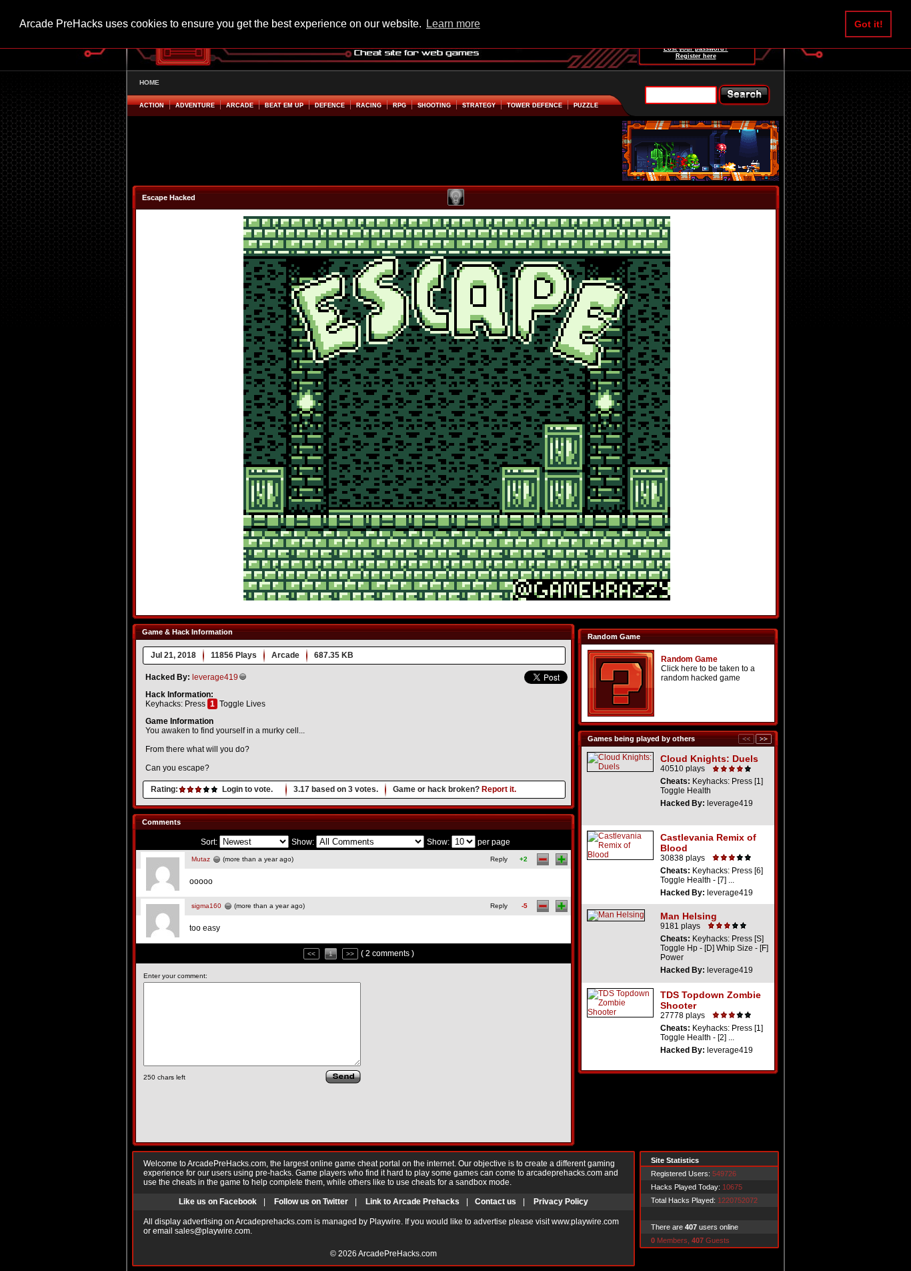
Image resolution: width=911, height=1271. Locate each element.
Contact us (495, 1201)
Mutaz (200, 859)
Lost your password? (696, 48)
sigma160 (206, 905)
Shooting (434, 105)
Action (151, 105)
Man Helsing (688, 916)
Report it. (499, 789)
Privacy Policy (561, 1201)
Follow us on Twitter (311, 1201)
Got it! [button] (868, 24)
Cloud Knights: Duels (709, 758)
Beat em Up (284, 105)
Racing (368, 105)
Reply (499, 859)
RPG (399, 105)
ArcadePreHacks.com (397, 1253)
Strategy (479, 105)
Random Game (689, 659)
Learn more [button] (453, 23)
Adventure (195, 105)
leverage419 (215, 677)
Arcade (239, 105)
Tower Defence (534, 105)
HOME (149, 82)
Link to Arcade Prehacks (412, 1201)
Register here (696, 56)
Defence (330, 105)
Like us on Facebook (218, 1201)
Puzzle (586, 105)
